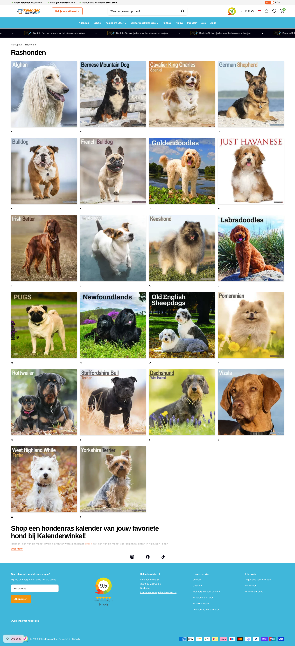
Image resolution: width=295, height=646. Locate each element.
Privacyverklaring (254, 591)
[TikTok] (163, 557)
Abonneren (21, 598)
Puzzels (167, 22)
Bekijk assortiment (66, 11)
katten (88, 543)
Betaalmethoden (201, 603)
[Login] (266, 11)
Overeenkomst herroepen (25, 620)
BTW (273, 2)
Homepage (17, 44)
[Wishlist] (274, 11)
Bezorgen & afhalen (203, 597)
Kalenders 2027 (115, 22)
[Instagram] (132, 557)
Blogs (213, 22)
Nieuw (179, 22)
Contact (197, 579)
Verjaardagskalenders (143, 22)
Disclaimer (250, 585)
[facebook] (148, 557)
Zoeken (182, 11)
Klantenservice (201, 574)
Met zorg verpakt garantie (207, 591)
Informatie (250, 574)
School (98, 22)
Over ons (197, 585)
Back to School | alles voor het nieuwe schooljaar (34, 33)
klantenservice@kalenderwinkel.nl (158, 592)
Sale (203, 22)
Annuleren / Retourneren (206, 609)
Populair (192, 22)
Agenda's (84, 22)
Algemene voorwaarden (258, 579)
